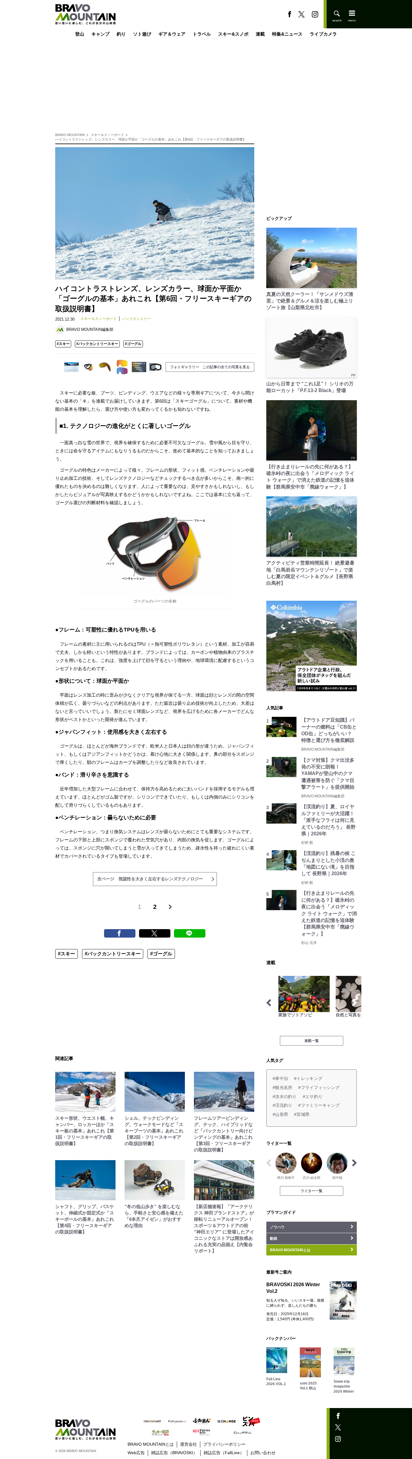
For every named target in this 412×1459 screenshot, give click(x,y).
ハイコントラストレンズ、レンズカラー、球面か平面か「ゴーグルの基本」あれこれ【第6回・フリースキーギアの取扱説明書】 (150, 139)
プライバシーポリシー (224, 1444)
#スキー (63, 344)
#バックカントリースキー (97, 344)
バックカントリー (136, 319)
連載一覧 (311, 1041)
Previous (268, 1002)
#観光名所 (282, 1087)
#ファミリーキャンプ (319, 1105)
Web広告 (136, 1452)
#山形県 (280, 1114)
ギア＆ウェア (171, 33)
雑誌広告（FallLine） (224, 1452)
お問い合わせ (263, 1452)
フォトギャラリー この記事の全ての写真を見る (210, 367)
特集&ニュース (287, 33)
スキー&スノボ (233, 33)
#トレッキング (308, 1078)
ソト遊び (142, 33)
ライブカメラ (323, 33)
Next (354, 1002)
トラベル (202, 33)
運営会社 (188, 1444)
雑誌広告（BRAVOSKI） (174, 1452)
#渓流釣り (282, 1105)
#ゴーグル (133, 344)
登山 (79, 33)
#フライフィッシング (319, 1087)
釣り (121, 33)
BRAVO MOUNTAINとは (151, 1444)
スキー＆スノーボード (107, 135)
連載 (260, 33)
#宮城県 (301, 1114)
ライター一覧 (311, 1191)
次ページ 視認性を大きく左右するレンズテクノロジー (150, 878)
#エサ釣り (312, 1096)
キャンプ (100, 33)
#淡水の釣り (285, 1096)
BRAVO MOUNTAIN (70, 135)
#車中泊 (280, 1078)
